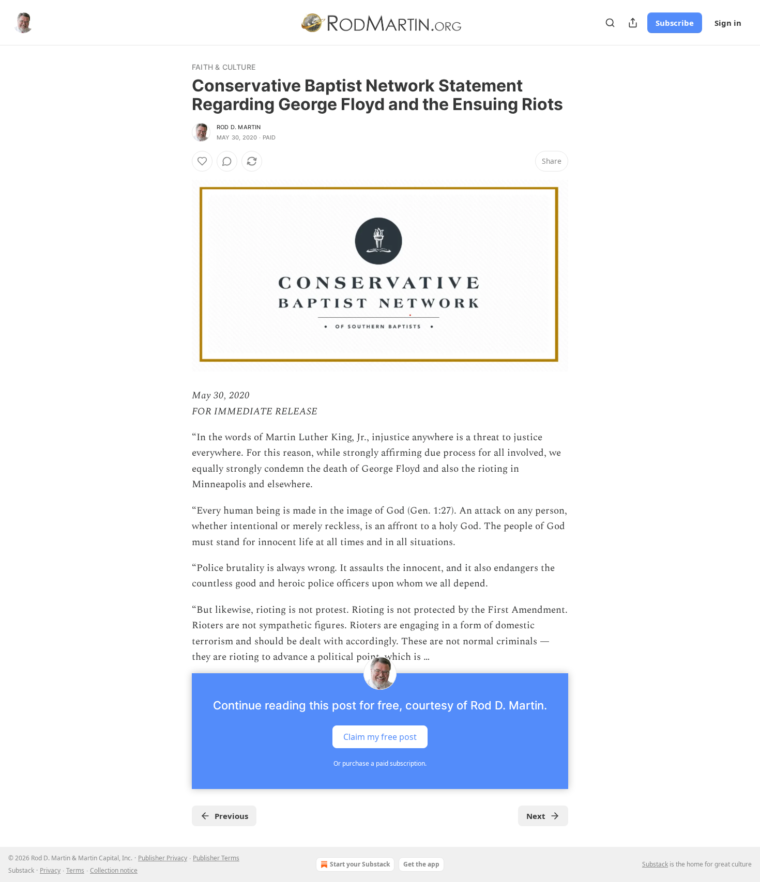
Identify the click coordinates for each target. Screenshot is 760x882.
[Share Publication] (632, 22)
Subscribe (675, 23)
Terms (75, 870)
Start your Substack (360, 864)
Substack (655, 864)
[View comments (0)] (227, 161)
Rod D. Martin (239, 127)
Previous (231, 816)
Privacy (50, 870)
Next (535, 816)
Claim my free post (380, 736)
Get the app (421, 864)
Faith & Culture (223, 67)
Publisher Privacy (162, 858)
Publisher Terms (216, 858)
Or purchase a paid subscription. (380, 763)
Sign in (728, 23)
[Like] (202, 161)
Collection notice (114, 870)
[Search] (610, 22)
